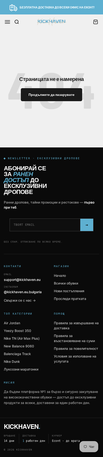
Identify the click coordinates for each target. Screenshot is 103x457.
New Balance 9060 (19, 346)
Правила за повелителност (76, 348)
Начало (60, 275)
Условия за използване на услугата (75, 358)
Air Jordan (12, 323)
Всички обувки (66, 283)
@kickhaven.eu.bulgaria (23, 290)
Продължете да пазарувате (51, 95)
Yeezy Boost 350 (17, 331)
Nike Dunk (12, 361)
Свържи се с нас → (20, 300)
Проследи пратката (70, 299)
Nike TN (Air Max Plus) (22, 338)
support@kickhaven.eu (22, 277)
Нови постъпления (69, 291)
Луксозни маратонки (21, 369)
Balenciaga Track (17, 354)
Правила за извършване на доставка (76, 325)
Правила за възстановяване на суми (74, 338)
